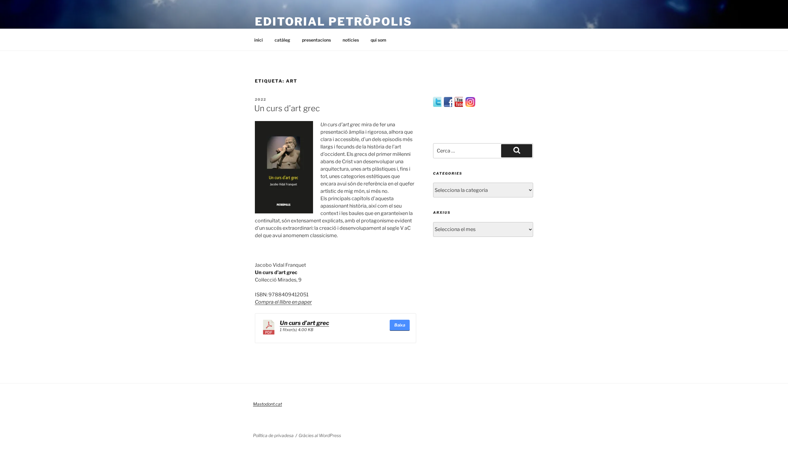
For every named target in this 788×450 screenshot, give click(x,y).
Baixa (399, 324)
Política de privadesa (273, 435)
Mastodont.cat (267, 404)
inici (258, 40)
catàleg (282, 40)
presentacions (316, 40)
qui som (378, 40)
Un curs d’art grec (287, 108)
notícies (351, 40)
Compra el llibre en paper (283, 302)
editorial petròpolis (333, 21)
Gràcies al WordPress (320, 435)
